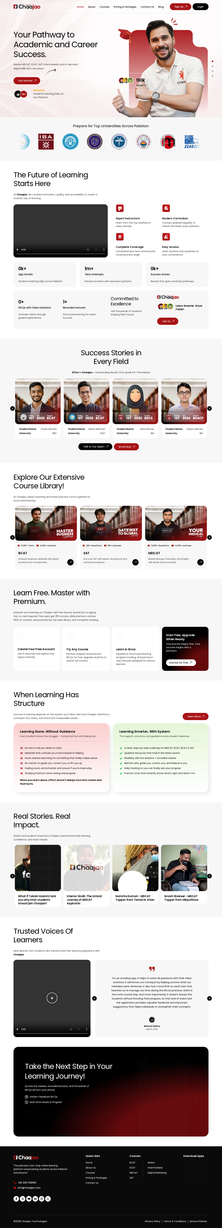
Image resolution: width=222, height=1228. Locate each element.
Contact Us (147, 6)
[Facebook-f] (16, 1199)
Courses (105, 6)
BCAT (22, 553)
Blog (161, 6)
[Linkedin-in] (35, 1199)
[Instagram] (41, 1199)
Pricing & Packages (125, 6)
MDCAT (154, 553)
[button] (12, 408)
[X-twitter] (22, 1199)
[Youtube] (29, 1199)
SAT (86, 553)
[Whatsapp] (48, 1199)
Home (80, 6)
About (91, 6)
